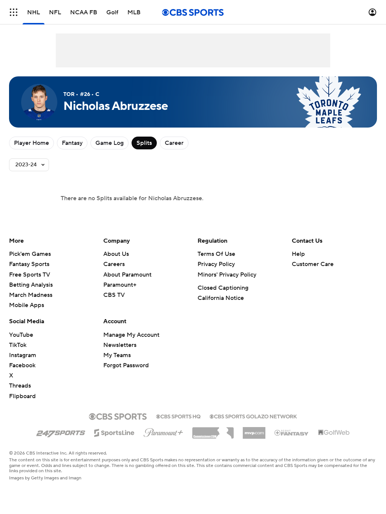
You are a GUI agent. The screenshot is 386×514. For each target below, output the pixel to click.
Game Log (109, 143)
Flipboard (22, 396)
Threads (20, 385)
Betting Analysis (31, 285)
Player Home (31, 143)
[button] (14, 12)
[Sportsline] (114, 431)
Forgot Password (126, 365)
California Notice (221, 298)
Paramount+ (119, 285)
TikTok (17, 345)
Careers (114, 264)
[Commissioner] (213, 430)
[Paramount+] (163, 431)
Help (298, 254)
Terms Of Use (216, 254)
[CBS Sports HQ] (178, 416)
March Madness (30, 295)
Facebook (22, 365)
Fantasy (72, 143)
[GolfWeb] (334, 432)
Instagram (22, 355)
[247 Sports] (60, 431)
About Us (116, 254)
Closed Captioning (223, 288)
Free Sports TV (29, 274)
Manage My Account (131, 335)
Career (174, 143)
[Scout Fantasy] (291, 432)
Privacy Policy (216, 264)
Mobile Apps (26, 305)
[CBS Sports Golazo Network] (253, 416)
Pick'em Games (30, 254)
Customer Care (313, 264)
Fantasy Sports (29, 264)
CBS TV (114, 295)
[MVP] (254, 430)
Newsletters (119, 345)
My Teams (117, 355)
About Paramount (127, 274)
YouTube (21, 335)
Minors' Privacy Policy (227, 274)
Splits (144, 143)
